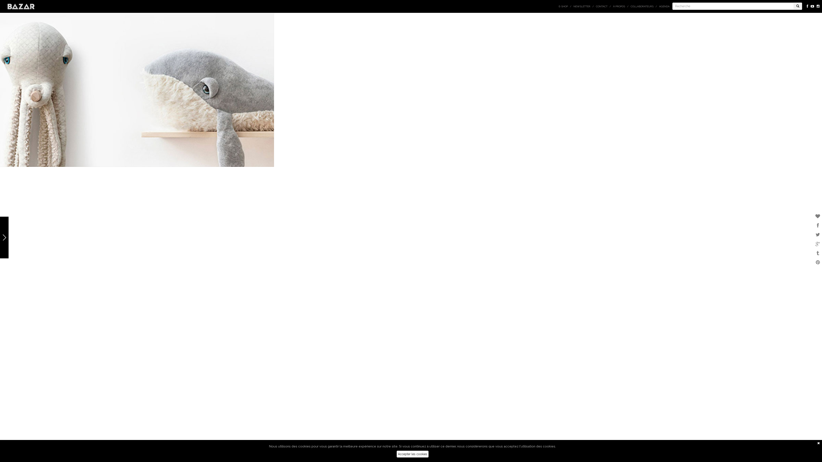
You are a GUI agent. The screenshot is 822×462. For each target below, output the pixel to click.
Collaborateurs (642, 6)
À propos (619, 6)
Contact (602, 6)
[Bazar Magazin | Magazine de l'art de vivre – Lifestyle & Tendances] (21, 6)
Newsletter (581, 6)
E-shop (563, 6)
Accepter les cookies (412, 454)
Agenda (664, 6)
